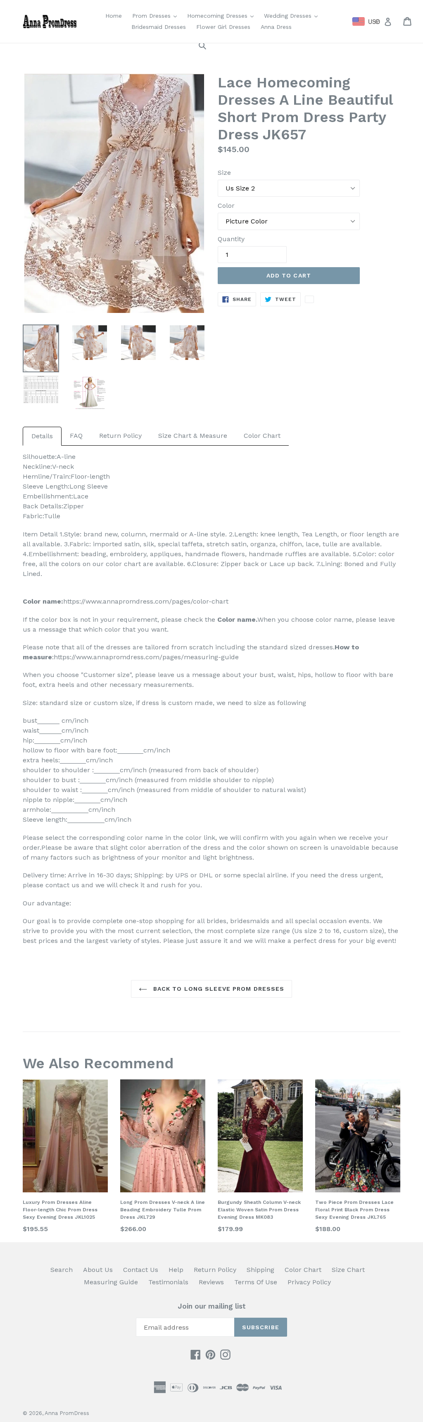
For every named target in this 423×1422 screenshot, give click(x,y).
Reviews (211, 1282)
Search (61, 1270)
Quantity (231, 239)
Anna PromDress (67, 1413)
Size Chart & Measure (192, 436)
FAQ (76, 436)
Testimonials (168, 1282)
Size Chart (348, 1270)
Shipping (260, 1270)
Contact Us (140, 1270)
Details (42, 436)
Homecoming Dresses (222, 15)
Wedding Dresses (293, 15)
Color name (236, 619)
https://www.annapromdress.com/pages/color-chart (145, 601)
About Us (98, 1270)
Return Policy (120, 436)
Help (176, 1270)
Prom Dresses (156, 15)
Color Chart (262, 436)
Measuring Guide (111, 1282)
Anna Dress (276, 27)
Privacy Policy (309, 1282)
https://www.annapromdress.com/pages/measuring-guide (146, 657)
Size (224, 172)
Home (113, 15)
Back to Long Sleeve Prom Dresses (218, 988)
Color (226, 205)
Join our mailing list (212, 1306)
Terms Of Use (255, 1282)
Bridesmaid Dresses (158, 27)
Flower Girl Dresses (223, 27)
